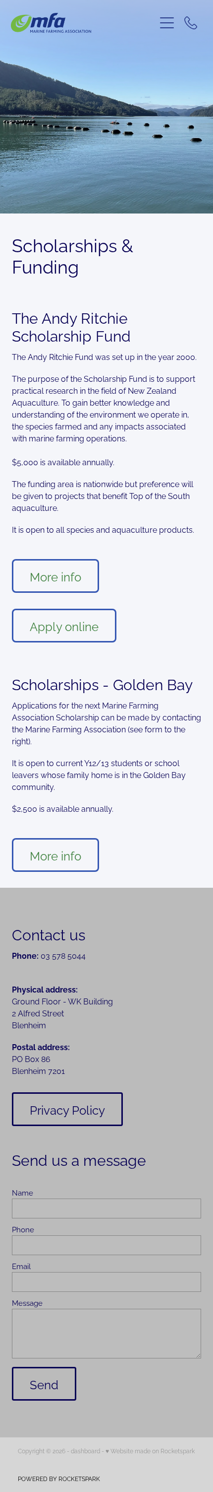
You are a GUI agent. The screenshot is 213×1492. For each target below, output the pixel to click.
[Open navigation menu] (167, 23)
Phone (23, 1229)
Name (22, 1192)
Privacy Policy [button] (67, 1109)
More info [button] (55, 576)
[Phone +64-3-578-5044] (191, 23)
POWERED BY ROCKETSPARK (59, 1478)
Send (44, 1383)
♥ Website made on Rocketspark (150, 1450)
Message (27, 1302)
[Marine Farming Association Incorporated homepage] (83, 23)
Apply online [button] (64, 625)
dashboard (85, 1450)
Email (21, 1266)
